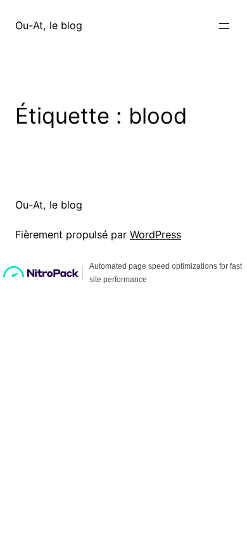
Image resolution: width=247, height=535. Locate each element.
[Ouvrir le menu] (224, 26)
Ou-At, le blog (48, 25)
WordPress (155, 234)
